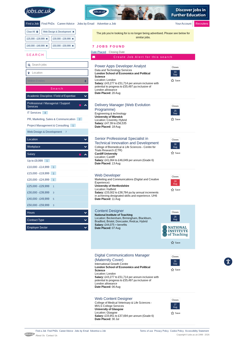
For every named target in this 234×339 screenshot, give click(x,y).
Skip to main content (13, 3)
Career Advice (66, 23)
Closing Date (117, 52)
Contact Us (51, 335)
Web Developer (107, 175)
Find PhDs (47, 23)
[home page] (39, 12)
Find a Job (32, 23)
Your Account (183, 23)
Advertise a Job (106, 23)
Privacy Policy (161, 331)
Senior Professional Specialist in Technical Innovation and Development (127, 140)
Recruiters (202, 23)
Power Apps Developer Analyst (120, 66)
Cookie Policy (177, 331)
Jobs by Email (85, 23)
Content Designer (109, 211)
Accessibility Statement (197, 331)
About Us (40, 335)
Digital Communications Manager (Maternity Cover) (122, 257)
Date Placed (98, 52)
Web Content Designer (113, 298)
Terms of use (146, 331)
